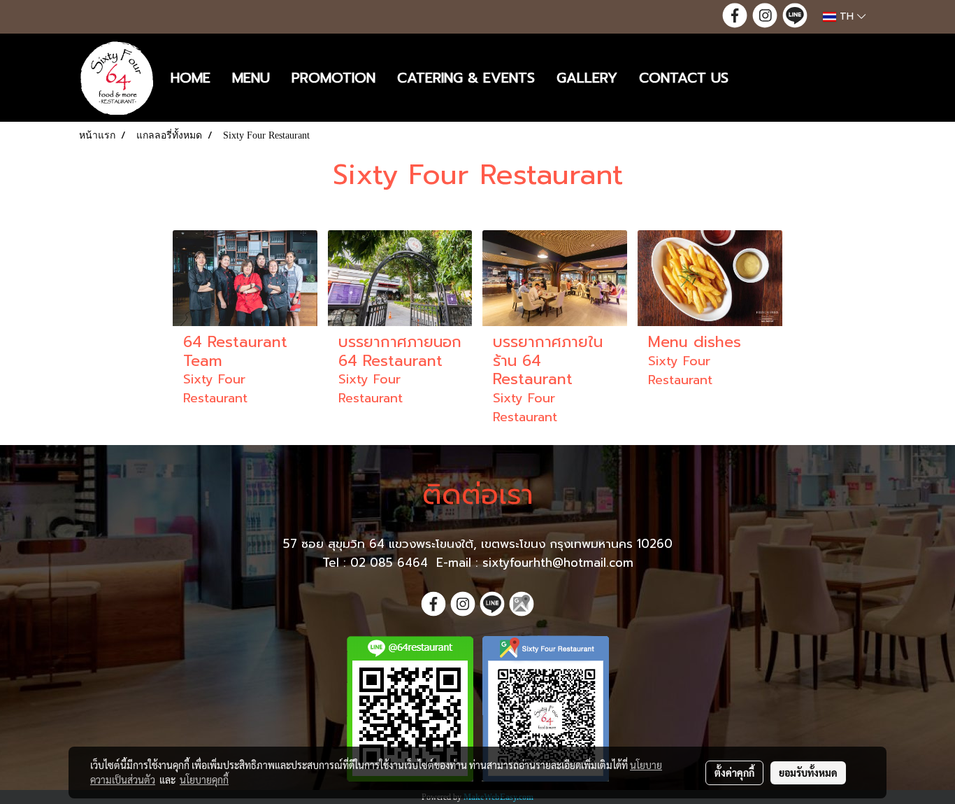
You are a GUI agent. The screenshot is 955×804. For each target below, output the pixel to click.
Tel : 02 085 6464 (377, 562)
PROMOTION (333, 77)
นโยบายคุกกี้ (204, 779)
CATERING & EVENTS (466, 77)
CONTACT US (683, 77)
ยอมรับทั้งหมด (808, 772)
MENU (251, 77)
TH (846, 16)
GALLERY (587, 77)
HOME (190, 77)
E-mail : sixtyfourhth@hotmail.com (534, 562)
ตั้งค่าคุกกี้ (734, 772)
